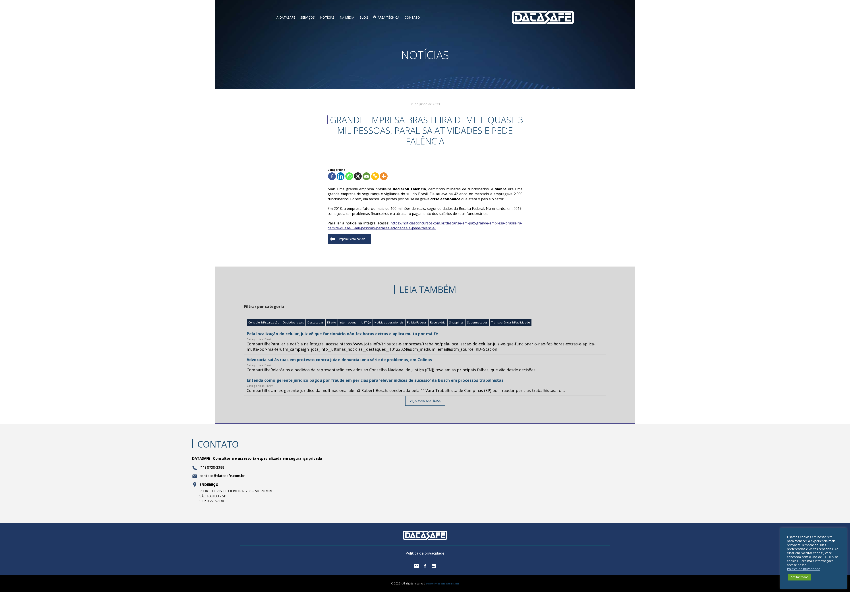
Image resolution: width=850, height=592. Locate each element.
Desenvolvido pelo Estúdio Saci (442, 583)
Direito (331, 322)
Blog (363, 17)
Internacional (348, 322)
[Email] (366, 176)
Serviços (307, 17)
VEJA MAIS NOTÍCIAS (425, 401)
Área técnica (388, 17)
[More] (384, 176)
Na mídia (347, 17)
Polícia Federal (417, 322)
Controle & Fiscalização (263, 322)
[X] (358, 176)
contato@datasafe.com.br (222, 476)
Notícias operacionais (389, 322)
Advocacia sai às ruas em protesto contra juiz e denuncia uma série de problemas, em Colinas (339, 359)
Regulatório (438, 322)
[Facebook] (332, 176)
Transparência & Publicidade (510, 322)
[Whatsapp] (349, 176)
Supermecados (477, 322)
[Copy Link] (375, 176)
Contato (412, 17)
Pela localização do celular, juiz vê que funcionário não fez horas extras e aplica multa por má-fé (342, 333)
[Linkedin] (340, 176)
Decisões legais (293, 322)
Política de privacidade (425, 553)
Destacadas (315, 322)
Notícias (327, 17)
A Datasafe (285, 17)
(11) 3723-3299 (211, 467)
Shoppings (456, 322)
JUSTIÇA (366, 322)
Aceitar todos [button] (799, 577)
